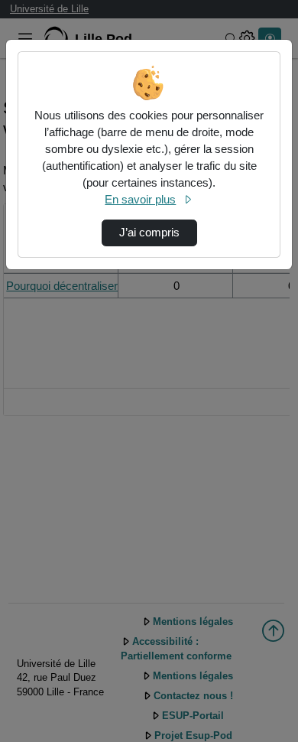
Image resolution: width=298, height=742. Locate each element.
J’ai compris (149, 232)
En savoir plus (140, 200)
